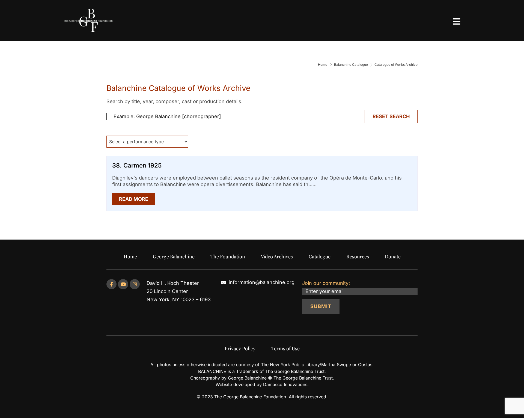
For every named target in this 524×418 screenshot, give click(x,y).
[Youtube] (123, 284)
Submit (320, 306)
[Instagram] (135, 284)
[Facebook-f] (111, 284)
